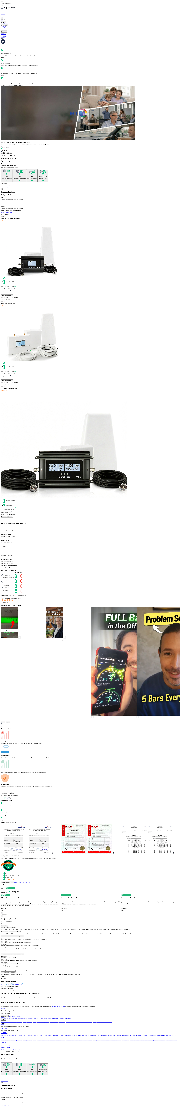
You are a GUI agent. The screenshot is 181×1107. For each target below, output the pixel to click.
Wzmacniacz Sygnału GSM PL (171, 1040)
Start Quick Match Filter (6, 882)
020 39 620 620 (12, 1016)
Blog (96, 1035)
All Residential (3, 26)
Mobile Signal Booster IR (27, 1022)
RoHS (7, 798)
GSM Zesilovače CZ (141, 1040)
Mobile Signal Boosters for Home (108, 1035)
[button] (2, 914)
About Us (62, 1018)
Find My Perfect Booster (6, 295)
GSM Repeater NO (148, 1040)
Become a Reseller (91, 1035)
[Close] (2, 18)
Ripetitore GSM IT (88, 1022)
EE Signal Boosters (126, 1035)
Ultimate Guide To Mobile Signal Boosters (80, 1035)
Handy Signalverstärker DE (38, 1022)
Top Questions (4, 925)
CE (3, 798)
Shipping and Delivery (13, 1018)
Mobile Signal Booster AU (17, 1022)
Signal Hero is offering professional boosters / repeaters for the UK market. (15, 1044)
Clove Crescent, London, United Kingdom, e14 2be (10, 1049)
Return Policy (20, 1018)
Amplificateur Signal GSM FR (49, 1022)
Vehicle (2, 10)
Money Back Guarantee (38, 1018)
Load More (3, 976)
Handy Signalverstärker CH (60, 1022)
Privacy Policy (26, 1018)
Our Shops (3, 1021)
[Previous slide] (2, 1)
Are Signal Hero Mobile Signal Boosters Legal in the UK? (168, 1035)
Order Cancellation (67, 1018)
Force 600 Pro (3, 28)
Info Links (3, 1017)
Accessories (3, 14)
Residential (3, 11)
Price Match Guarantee (47, 1018)
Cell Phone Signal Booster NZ (6, 1022)
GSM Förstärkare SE (125, 1040)
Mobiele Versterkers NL (107, 1022)
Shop (2, 9)
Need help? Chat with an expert (7, 212)
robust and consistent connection (58, 1006)
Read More (3, 908)
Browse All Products (4, 520)
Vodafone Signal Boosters (143, 1035)
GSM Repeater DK (133, 1040)
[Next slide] (2, 5)
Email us (18, 1016)
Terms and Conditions (56, 1018)
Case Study (99, 1035)
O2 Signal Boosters (134, 1035)
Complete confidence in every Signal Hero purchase (11, 85)
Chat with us (4, 1016)
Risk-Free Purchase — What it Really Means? (23, 882)
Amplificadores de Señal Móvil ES (158, 1040)
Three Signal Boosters (152, 1035)
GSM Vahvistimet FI (81, 1022)
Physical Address (4, 1028)
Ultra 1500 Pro (3, 36)
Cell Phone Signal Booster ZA (71, 1022)
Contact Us (3, 1018)
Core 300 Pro (3, 27)
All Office (2, 33)
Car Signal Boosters (4, 23)
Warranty (6, 1018)
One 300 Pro (3, 29)
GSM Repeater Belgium (116, 1040)
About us (2, 1024)
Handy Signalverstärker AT (98, 1022)
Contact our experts (4, 187)
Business (3, 31)
